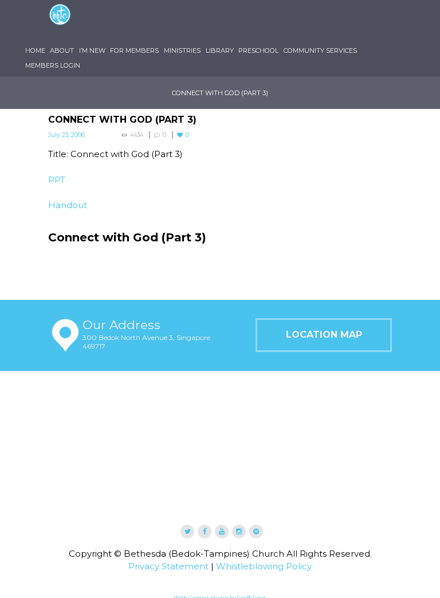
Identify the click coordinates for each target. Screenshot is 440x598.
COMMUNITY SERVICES (86, 38)
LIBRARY (288, 23)
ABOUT (95, 23)
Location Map (324, 307)
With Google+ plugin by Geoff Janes (220, 570)
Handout (67, 177)
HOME (59, 23)
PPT (56, 151)
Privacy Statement (168, 538)
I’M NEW (134, 23)
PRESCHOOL (336, 23)
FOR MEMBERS (185, 23)
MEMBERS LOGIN (163, 38)
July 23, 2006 (66, 107)
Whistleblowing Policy (264, 538)
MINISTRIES (241, 23)
